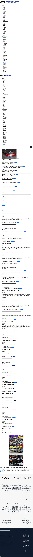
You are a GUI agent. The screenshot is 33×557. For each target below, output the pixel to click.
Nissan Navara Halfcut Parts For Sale (26, 485)
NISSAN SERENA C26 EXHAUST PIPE (7, 179)
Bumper (4, 42)
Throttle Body (5, 70)
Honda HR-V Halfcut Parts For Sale (16, 487)
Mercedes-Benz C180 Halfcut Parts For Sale (6, 512)
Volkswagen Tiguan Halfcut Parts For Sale (26, 523)
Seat (4, 61)
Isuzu (4, 16)
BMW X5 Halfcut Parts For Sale (16, 511)
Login (1, 3)
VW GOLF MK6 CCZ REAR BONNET (7, 419)
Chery (4, 9)
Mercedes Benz (6, 287)
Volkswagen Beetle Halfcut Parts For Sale (26, 512)
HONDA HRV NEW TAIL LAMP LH (6, 159)
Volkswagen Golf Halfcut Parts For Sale (26, 506)
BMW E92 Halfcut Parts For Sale (16, 509)
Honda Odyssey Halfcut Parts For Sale (16, 492)
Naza (4, 25)
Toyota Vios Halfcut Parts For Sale (6, 484)
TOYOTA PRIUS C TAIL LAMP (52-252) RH (7, 171)
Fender (4, 49)
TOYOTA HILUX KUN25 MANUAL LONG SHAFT (9, 224)
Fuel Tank (4, 50)
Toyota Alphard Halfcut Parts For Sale (6, 480)
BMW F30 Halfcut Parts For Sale (16, 506)
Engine (4, 48)
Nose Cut (4, 57)
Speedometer (5, 64)
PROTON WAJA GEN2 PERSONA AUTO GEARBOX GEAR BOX (11, 311)
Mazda (4, 20)
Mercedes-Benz (5, 21)
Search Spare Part (4, 36)
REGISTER (1, 471)
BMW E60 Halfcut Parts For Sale (16, 507)
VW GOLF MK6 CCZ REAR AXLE (7, 428)
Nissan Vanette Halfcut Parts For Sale (26, 491)
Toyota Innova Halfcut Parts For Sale (6, 494)
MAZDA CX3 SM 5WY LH (5, 202)
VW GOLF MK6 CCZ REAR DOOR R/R (7, 393)
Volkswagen (5, 34)
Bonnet (4, 41)
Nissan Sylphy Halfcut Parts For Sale (26, 494)
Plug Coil (4, 58)
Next (2, 210)
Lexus (4, 19)
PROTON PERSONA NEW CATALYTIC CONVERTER (8, 183)
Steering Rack (5, 67)
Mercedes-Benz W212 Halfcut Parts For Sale (6, 523)
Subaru (4, 32)
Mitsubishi (4, 22)
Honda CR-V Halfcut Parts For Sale (16, 488)
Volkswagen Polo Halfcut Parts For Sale (26, 508)
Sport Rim (4, 138)
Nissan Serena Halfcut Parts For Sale (26, 482)
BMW (4, 7)
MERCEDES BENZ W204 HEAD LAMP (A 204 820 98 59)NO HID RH (11, 167)
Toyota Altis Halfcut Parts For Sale (6, 485)
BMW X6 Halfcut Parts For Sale (16, 512)
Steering (4, 66)
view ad (16, 162)
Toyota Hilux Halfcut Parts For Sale (6, 491)
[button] (7, 36)
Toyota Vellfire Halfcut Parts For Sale (6, 482)
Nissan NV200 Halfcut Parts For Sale (26, 489)
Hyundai (4, 15)
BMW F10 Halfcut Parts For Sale (16, 505)
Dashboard (4, 45)
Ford (4, 12)
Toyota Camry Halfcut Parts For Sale (6, 487)
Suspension (4, 142)
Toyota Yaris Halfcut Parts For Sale (6, 490)
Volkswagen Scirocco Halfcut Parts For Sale (26, 519)
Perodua (4, 26)
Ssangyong (4, 31)
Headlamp (4, 54)
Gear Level (4, 52)
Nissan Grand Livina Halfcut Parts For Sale (26, 496)
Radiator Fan (5, 59)
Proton (4, 29)
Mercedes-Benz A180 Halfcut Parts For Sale (6, 506)
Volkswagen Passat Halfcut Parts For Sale (26, 510)
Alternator (4, 39)
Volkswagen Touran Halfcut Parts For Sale (26, 521)
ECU (4, 47)
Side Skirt (4, 62)
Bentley (4, 8)
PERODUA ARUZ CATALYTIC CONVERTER (7, 175)
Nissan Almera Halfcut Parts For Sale (26, 480)
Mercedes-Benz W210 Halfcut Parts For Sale (6, 519)
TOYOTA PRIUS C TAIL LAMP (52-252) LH (7, 163)
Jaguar (4, 17)
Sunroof (4, 68)
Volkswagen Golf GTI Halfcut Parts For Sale (26, 516)
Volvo (4, 35)
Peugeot (4, 27)
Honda (4, 14)
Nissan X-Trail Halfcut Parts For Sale (26, 487)
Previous (3, 205)
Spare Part (4, 63)
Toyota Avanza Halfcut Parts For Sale (6, 489)
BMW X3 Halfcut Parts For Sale (16, 510)
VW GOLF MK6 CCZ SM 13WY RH (7, 358)
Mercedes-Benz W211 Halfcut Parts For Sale (6, 521)
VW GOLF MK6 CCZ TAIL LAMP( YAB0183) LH (9, 340)
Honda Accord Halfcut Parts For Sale (16, 482)
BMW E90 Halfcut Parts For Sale (16, 508)
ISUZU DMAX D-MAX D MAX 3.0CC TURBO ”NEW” (9, 263)
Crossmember (5, 44)
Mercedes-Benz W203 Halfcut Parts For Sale (6, 514)
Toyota (5, 229)
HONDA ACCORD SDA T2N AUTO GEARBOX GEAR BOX (10, 290)
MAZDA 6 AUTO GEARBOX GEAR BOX (8, 321)
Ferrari (4, 13)
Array (3, 161)
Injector (4, 56)
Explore (3, 5)
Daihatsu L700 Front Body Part (6, 243)
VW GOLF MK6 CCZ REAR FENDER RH (8, 375)
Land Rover (5, 18)
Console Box (5, 43)
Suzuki (4, 33)
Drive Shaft (4, 46)
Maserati (4, 24)
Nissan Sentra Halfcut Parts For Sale (26, 499)
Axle (4, 40)
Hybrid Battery (5, 55)
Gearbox (4, 53)
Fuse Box (4, 51)
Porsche (4, 28)
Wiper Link (4, 71)
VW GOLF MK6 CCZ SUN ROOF (6, 349)
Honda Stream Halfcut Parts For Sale (16, 494)
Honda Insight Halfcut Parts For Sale (16, 486)
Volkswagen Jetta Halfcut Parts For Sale (26, 514)
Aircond (4, 38)
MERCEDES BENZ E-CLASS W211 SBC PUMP (9, 283)
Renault (4, 30)
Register (3, 3)
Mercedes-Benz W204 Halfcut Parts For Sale (6, 516)
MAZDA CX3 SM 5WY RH (5, 198)
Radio (4, 60)
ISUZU (5, 268)
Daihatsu (4, 11)
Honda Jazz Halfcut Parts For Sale (16, 484)
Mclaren (4, 23)
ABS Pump (4, 37)
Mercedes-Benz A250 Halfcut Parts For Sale (6, 510)
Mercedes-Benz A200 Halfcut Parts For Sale (6, 508)
